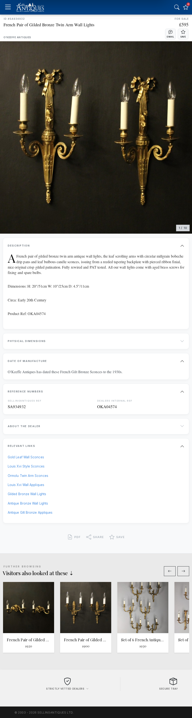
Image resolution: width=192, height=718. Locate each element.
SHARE (98, 537)
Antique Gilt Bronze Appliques (30, 512)
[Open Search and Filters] (176, 7)
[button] (170, 34)
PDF (77, 537)
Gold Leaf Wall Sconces (26, 457)
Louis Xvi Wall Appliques (26, 485)
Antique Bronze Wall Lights (28, 503)
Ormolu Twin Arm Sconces (28, 476)
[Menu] (8, 7)
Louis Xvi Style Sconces (26, 466)
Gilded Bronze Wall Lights (27, 494)
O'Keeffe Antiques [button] (17, 37)
